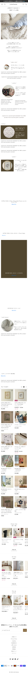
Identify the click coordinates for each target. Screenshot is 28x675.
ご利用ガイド (14, 636)
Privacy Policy (14, 638)
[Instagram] (10, 659)
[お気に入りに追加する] (12, 390)
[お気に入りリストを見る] (23, 4)
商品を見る (14, 204)
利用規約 (14, 649)
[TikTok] (17, 659)
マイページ (14, 653)
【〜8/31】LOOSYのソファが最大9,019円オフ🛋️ (14, 1)
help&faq (14, 640)
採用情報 (14, 647)
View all (14, 549)
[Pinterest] (15, 659)
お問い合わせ (14, 645)
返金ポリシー (14, 651)
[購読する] (25, 630)
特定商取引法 (14, 642)
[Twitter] (13, 659)
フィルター (5, 386)
